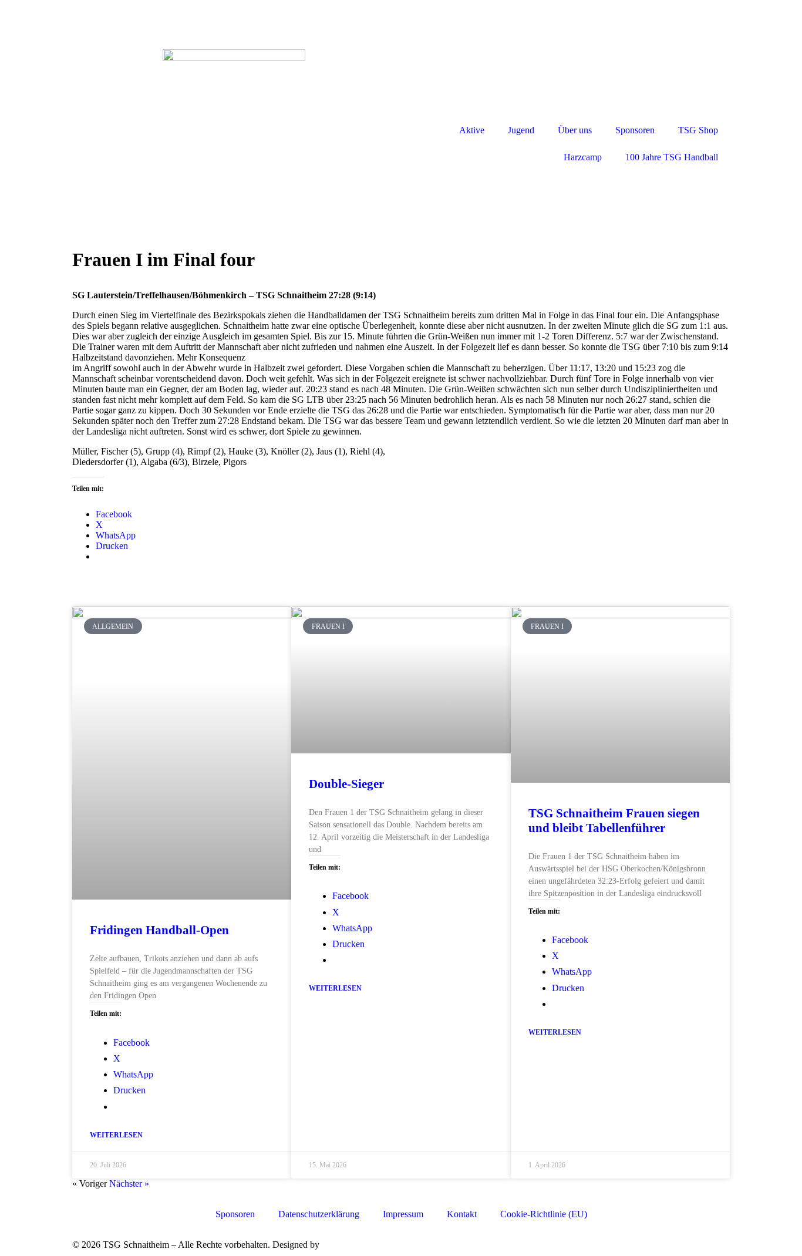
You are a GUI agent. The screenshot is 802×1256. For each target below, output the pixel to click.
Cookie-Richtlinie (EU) (543, 1214)
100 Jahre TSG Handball (671, 157)
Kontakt (462, 1214)
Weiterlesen (116, 1135)
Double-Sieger (346, 784)
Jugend (521, 130)
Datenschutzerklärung (318, 1214)
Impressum (403, 1214)
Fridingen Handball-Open (159, 930)
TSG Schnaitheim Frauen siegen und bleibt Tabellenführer (614, 820)
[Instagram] (415, 20)
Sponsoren (635, 130)
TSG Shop (698, 130)
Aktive (471, 130)
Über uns (575, 130)
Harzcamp (583, 157)
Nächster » (129, 1183)
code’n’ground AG (357, 1245)
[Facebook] (20, 20)
